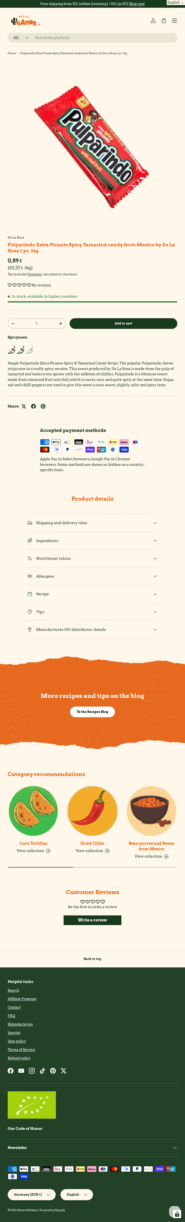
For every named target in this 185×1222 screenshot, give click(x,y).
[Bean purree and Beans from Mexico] (151, 811)
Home (12, 53)
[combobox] (92, 38)
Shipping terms (20, 1024)
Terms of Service (21, 1050)
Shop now (137, 4)
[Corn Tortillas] (33, 811)
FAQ (11, 1016)
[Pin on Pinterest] (43, 406)
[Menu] (174, 20)
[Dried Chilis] (92, 811)
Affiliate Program (22, 999)
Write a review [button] (92, 920)
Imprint (14, 1033)
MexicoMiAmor (28, 1210)
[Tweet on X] (24, 406)
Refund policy (19, 1058)
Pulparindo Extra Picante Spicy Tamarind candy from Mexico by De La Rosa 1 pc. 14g (73, 53)
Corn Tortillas (33, 843)
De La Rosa (16, 237)
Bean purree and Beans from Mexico (151, 846)
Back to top (92, 959)
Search (13, 990)
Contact (14, 1007)
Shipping (35, 274)
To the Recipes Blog (92, 712)
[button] (164, 20)
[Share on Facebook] (33, 406)
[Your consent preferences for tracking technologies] (177, 1214)
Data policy (17, 1041)
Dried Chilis (92, 843)
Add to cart (123, 323)
